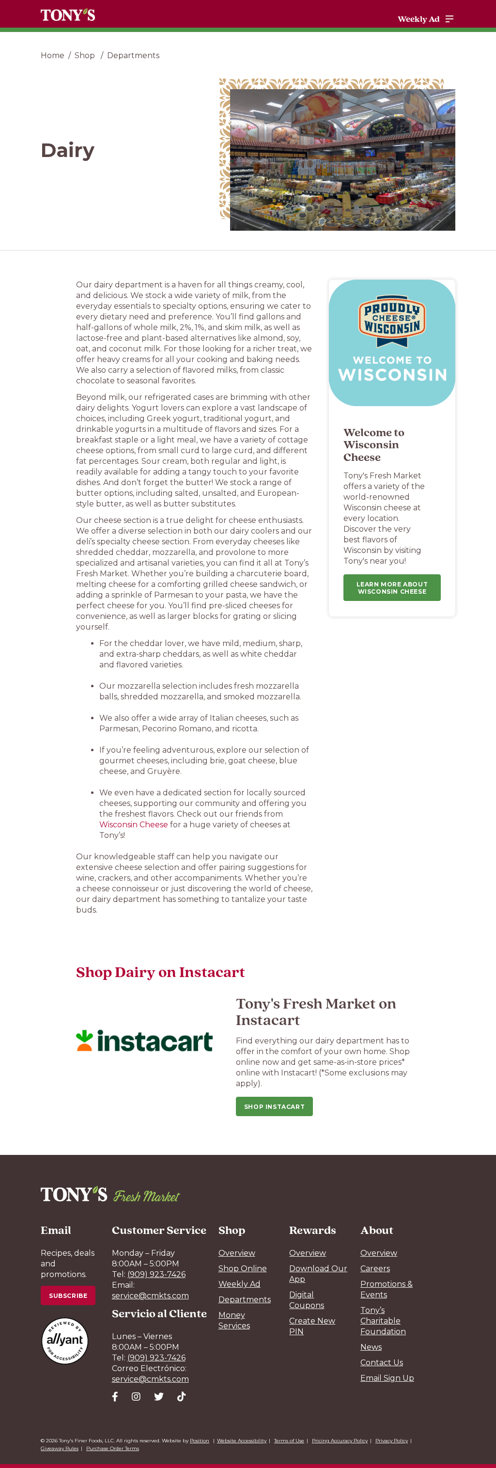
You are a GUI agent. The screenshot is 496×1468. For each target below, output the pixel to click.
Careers (375, 1268)
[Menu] (449, 19)
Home (52, 55)
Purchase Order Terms (112, 1448)
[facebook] (115, 1397)
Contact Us (381, 1362)
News (371, 1347)
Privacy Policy (391, 1440)
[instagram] (136, 1397)
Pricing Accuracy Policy (340, 1440)
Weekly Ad (419, 19)
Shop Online (242, 1268)
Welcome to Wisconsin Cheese (373, 444)
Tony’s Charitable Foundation (383, 1321)
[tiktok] (181, 1397)
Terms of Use (289, 1440)
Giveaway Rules (59, 1448)
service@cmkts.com (150, 1295)
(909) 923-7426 (156, 1274)
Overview (236, 1253)
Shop (86, 55)
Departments (133, 55)
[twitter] (159, 1397)
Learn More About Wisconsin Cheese (392, 588)
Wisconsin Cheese (133, 824)
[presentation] (144, 1040)
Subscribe (68, 1295)
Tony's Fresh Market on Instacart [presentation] (316, 1011)
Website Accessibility (241, 1440)
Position (199, 1440)
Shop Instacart (274, 1106)
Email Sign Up (387, 1378)
